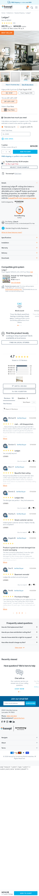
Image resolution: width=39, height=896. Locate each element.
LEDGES (5, 456)
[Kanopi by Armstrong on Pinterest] (4, 722)
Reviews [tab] (7, 398)
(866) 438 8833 (12, 716)
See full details (15, 282)
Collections (10, 12)
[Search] (32, 7)
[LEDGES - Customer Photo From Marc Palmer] (19, 379)
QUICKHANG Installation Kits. (13, 289)
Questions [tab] (21, 398)
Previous (3, 50)
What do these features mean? (12, 232)
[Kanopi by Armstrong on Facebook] (2, 722)
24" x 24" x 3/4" (9, 101)
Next (35, 50)
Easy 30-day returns (27, 84)
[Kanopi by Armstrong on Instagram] (7, 722)
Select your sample (19, 167)
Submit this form (19, 718)
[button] (30, 461)
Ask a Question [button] (20, 391)
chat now (19, 688)
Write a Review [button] (20, 386)
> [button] (25, 613)
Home (3, 12)
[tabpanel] (20, 311)
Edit (31, 272)
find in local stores (19, 342)
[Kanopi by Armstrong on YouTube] (10, 721)
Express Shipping (19, 12)
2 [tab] (19, 325)
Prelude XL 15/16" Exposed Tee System (22, 198)
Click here (18, 173)
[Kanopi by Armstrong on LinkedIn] (13, 722)
